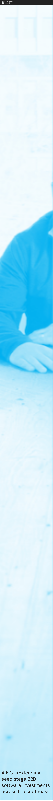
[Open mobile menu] (50, 3)
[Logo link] (8, 1)
